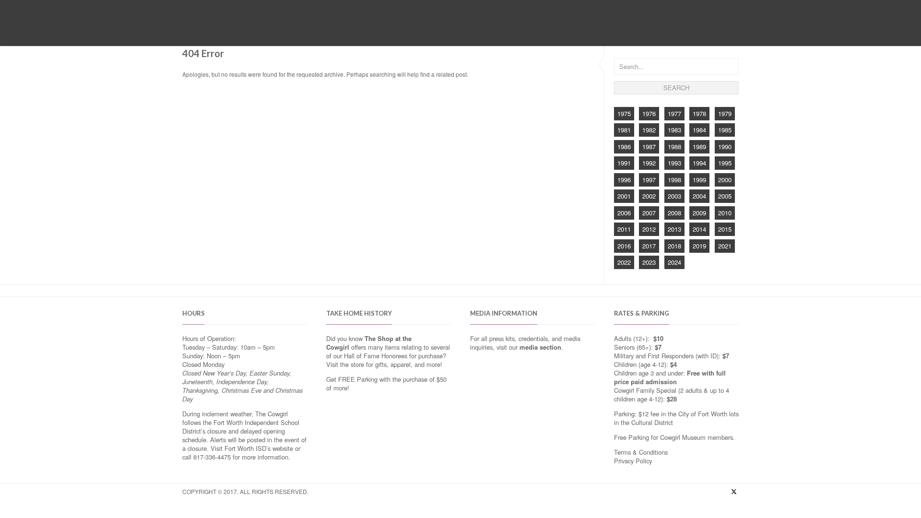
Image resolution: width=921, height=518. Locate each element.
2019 (699, 245)
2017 (649, 245)
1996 (624, 179)
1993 (674, 162)
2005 (725, 195)
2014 (699, 229)
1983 (674, 129)
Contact (582, 32)
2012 (649, 229)
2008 (674, 212)
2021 (725, 245)
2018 (674, 245)
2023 (649, 262)
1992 (649, 162)
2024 (674, 262)
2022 (624, 262)
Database (505, 32)
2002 (649, 195)
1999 (699, 179)
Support (544, 32)
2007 (649, 212)
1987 (649, 146)
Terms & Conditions (641, 452)
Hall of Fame (414, 32)
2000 (725, 179)
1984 (699, 129)
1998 (674, 179)
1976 (649, 113)
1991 (624, 162)
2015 (725, 229)
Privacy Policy (633, 460)
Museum (371, 32)
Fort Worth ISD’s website (258, 448)
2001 (624, 195)
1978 (699, 113)
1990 (725, 146)
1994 (699, 162)
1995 (725, 162)
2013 (674, 229)
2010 (725, 212)
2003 (674, 195)
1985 (725, 129)
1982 (649, 129)
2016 (624, 245)
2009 (699, 212)
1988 (674, 146)
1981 (624, 129)
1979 (725, 113)
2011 (624, 229)
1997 (649, 179)
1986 (624, 146)
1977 (674, 113)
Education (462, 32)
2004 (699, 195)
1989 (699, 146)
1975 (624, 113)
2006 (624, 212)
